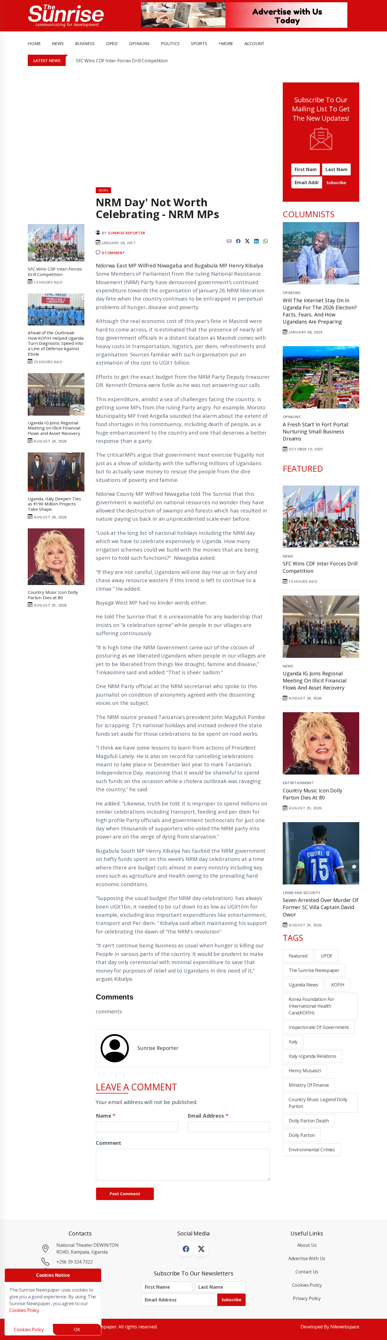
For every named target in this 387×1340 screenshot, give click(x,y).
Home (34, 43)
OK (77, 1329)
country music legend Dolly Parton (318, 1102)
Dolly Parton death (309, 1121)
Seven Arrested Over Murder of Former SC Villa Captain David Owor (320, 907)
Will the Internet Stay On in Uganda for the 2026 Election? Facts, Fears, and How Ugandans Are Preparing (320, 311)
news (57, 43)
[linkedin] (256, 240)
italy (293, 1042)
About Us (307, 1245)
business (85, 43)
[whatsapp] (265, 240)
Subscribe (336, 182)
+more (225, 43)
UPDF (326, 956)
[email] (229, 240)
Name (105, 1115)
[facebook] (238, 240)
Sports (199, 43)
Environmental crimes (312, 1150)
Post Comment (125, 1193)
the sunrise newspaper (314, 970)
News (288, 556)
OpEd (112, 43)
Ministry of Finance (309, 1085)
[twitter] (247, 240)
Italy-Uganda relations (312, 1056)
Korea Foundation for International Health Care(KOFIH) (311, 1006)
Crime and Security (301, 892)
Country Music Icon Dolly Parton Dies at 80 (312, 794)
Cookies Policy (307, 1285)
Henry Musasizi (305, 1070)
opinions (139, 43)
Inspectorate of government (319, 1027)
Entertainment (298, 782)
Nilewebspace (344, 1327)
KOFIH (337, 985)
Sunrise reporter (126, 232)
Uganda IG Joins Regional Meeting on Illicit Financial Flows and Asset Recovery (314, 680)
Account (254, 43)
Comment (108, 1142)
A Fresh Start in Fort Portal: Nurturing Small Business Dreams (316, 431)
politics (170, 43)
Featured (298, 956)
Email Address (208, 1115)
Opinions (292, 292)
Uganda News (303, 985)
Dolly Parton (302, 1135)
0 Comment (113, 252)
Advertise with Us (307, 1258)
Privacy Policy (307, 1298)
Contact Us (306, 1272)
